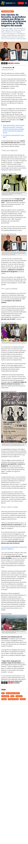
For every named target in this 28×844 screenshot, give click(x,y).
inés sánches (5, 696)
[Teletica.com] (9, 3)
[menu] (26, 3)
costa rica (19, 696)
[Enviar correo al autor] (13, 68)
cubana (4, 699)
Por (6, 67)
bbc (3, 693)
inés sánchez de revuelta (13, 693)
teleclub (23, 699)
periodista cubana (13, 699)
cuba (12, 696)
